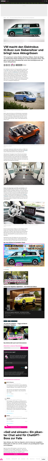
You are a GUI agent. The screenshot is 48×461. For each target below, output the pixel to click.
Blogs (32, 3)
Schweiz (2, 3)
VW (6, 69)
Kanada (25, 150)
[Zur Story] (24, 442)
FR (44, 1)
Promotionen (42, 3)
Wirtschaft (13, 3)
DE (42, 1)
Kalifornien (15, 71)
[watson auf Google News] (25, 65)
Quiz (35, 3)
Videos (38, 3)
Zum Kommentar (10, 395)
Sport (16, 3)
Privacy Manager (39, 458)
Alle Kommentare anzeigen (16, 427)
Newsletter (8, 458)
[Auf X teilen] (6, 316)
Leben (19, 3)
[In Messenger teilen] (7, 65)
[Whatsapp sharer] (7, 316)
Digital (25, 3)
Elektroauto (14, 321)
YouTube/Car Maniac (9, 267)
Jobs (19, 458)
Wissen (29, 3)
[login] (1, 460)
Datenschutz (32, 458)
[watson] (3, 1)
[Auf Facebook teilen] (4, 65)
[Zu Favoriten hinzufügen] (14, 65)
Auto (8, 17)
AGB (27, 458)
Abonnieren (24, 347)
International (7, 3)
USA (7, 70)
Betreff (5, 360)
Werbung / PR (14, 458)
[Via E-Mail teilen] (9, 65)
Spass (22, 3)
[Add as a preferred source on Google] (19, 65)
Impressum (23, 458)
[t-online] (43, 459)
